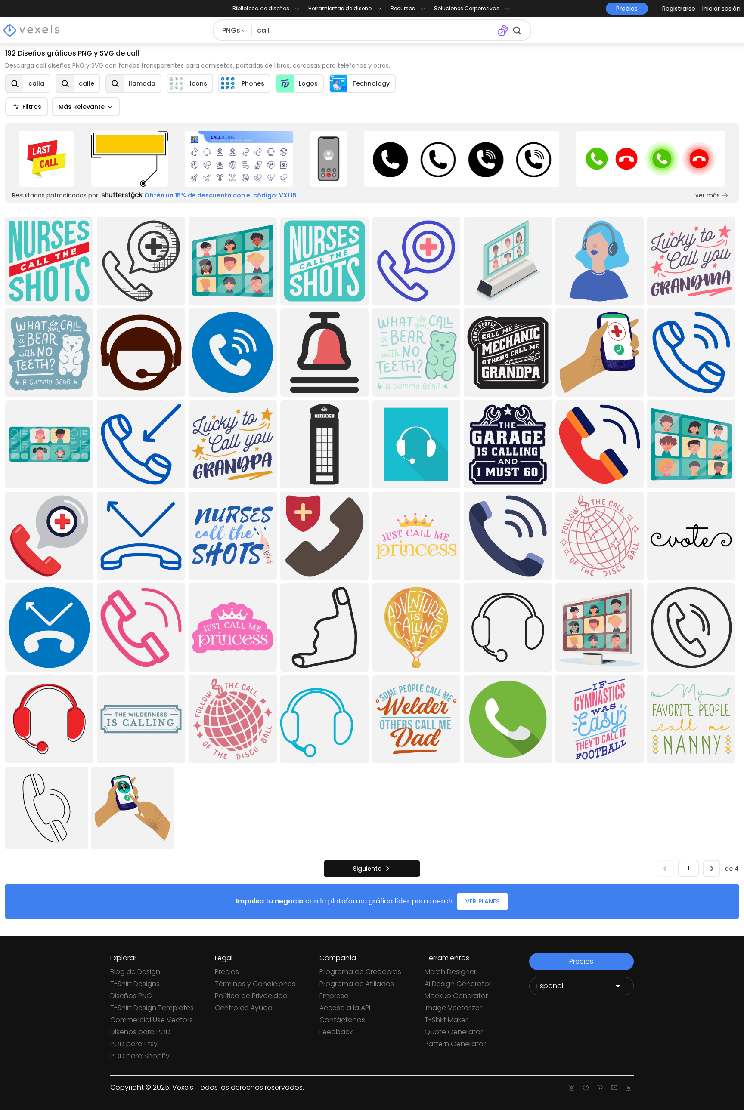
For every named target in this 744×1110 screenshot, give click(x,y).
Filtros (31, 106)
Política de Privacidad (251, 996)
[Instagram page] (571, 1087)
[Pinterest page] (600, 1087)
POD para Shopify (140, 1056)
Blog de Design (135, 972)
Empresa (334, 996)
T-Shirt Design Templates (152, 1008)
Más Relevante (82, 106)
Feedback (336, 1032)
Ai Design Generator (458, 984)
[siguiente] (711, 868)
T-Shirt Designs (135, 984)
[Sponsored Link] (46, 158)
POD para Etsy (134, 1044)
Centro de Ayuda (244, 1008)
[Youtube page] (614, 1087)
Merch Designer (450, 972)
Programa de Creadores (360, 972)
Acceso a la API (344, 1008)
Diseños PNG (131, 996)
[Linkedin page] (628, 1087)
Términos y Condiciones (255, 984)
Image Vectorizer (453, 1008)
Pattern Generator (455, 1044)
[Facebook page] (585, 1087)
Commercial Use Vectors (151, 1020)
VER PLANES (482, 901)
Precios (227, 972)
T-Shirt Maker (446, 1020)
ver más (707, 195)
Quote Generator (454, 1032)
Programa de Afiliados (356, 984)
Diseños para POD (140, 1032)
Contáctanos (342, 1020)
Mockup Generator (456, 996)
